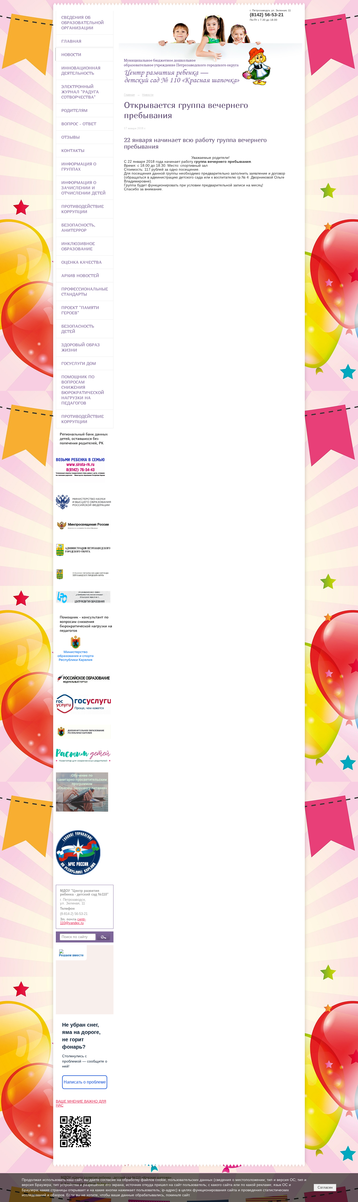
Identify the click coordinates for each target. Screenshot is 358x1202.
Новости (71, 54)
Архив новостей (80, 275)
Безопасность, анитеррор (78, 227)
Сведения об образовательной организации (82, 22)
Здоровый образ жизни (80, 347)
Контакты (72, 150)
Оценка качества (81, 262)
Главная (71, 41)
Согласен (325, 1187)
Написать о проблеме (85, 1082)
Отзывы (70, 137)
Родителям (74, 110)
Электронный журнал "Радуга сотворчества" (80, 92)
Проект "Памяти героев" (80, 310)
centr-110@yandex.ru (73, 921)
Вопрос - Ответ (78, 123)
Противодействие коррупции (82, 209)
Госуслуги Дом (78, 363)
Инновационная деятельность (80, 70)
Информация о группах (78, 166)
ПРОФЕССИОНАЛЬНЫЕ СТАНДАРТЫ (84, 291)
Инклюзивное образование (78, 246)
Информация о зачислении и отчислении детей (83, 188)
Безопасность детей (77, 329)
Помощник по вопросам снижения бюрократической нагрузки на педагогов (82, 390)
